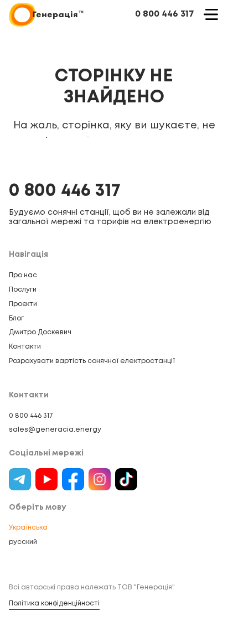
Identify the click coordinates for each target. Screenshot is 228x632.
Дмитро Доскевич (40, 332)
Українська (28, 528)
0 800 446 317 (164, 14)
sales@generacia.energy (55, 430)
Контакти (25, 347)
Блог (16, 318)
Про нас (23, 275)
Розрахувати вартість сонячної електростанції (92, 361)
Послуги (23, 290)
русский (23, 542)
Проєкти (23, 304)
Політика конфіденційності (54, 603)
